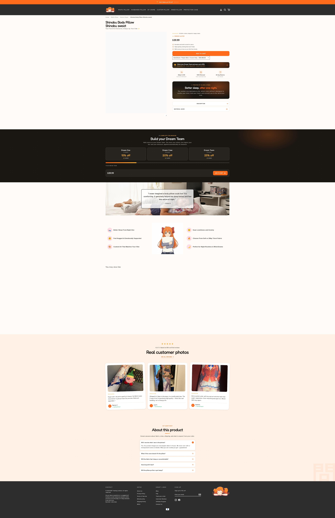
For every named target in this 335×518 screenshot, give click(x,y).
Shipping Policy (141, 501)
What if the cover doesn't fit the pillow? (153, 453)
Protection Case (191, 10)
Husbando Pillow (138, 10)
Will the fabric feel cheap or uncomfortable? (154, 459)
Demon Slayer (124, 17)
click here (114, 502)
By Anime (151, 10)
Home (107, 17)
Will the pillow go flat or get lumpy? (152, 470)
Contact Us (159, 504)
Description (201, 103)
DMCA (138, 504)
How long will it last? (147, 464)
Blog (157, 491)
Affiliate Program (161, 501)
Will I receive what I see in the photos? (153, 442)
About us (139, 491)
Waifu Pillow (123, 10)
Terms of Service (142, 496)
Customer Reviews (161, 499)
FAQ (157, 493)
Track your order (161, 496)
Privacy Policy (141, 493)
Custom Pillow (163, 10)
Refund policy (141, 499)
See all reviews (166, 357)
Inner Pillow (176, 10)
